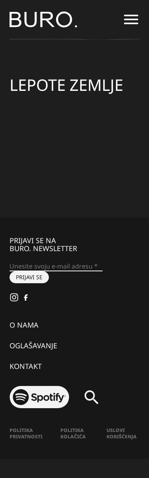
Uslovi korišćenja (121, 433)
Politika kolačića (73, 433)
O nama (24, 325)
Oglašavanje (33, 345)
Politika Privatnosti (26, 433)
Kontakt (26, 366)
